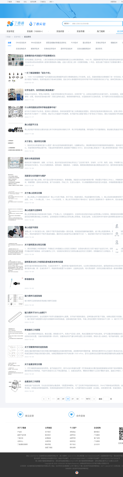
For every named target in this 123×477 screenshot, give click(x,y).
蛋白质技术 (87, 43)
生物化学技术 (101, 43)
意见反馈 (29, 416)
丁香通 (9, 2)
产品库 (19, 432)
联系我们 (48, 435)
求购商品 (73, 432)
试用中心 (20, 441)
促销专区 (73, 441)
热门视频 (101, 31)
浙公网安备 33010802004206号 (88, 456)
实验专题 (80, 31)
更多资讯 (98, 49)
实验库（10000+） (35, 31)
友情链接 (48, 438)
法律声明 (48, 441)
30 (68, 399)
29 (63, 399)
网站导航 (48, 444)
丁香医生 (43, 2)
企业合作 (97, 444)
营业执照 (37, 458)
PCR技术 (74, 43)
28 (58, 399)
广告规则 (97, 441)
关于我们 (48, 432)
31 (73, 399)
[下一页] (94, 399)
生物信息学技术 (50, 49)
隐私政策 (73, 447)
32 (77, 399)
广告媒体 (97, 435)
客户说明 (97, 438)
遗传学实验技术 (66, 49)
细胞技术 (114, 43)
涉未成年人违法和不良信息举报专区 (76, 468)
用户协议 (73, 444)
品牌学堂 (73, 438)
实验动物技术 (21, 49)
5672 (88, 399)
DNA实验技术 (21, 43)
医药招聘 (33, 2)
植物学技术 (35, 49)
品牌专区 (73, 435)
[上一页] (44, 399)
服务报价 (97, 432)
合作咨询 (80, 416)
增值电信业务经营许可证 (49, 458)
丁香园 (17, 2)
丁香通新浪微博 (22, 444)
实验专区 (10, 31)
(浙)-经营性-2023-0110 (67, 456)
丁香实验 (20, 438)
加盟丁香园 (48, 447)
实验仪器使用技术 (84, 49)
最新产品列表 (21, 435)
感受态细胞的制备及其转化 (56, 43)
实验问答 (60, 31)
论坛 (25, 2)
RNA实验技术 (36, 43)
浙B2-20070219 (32, 456)
